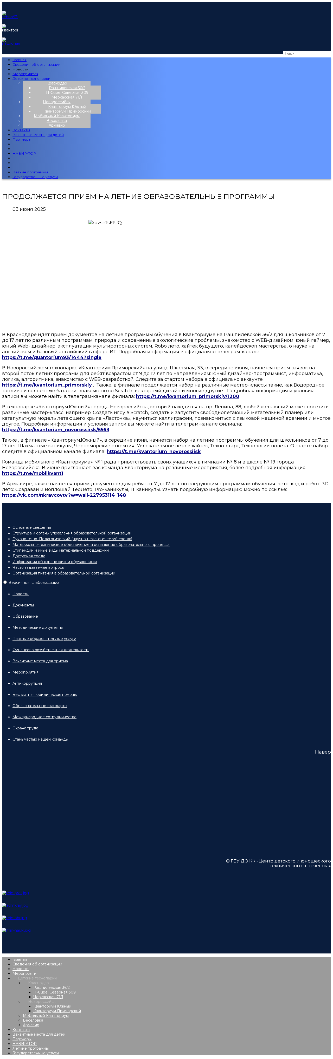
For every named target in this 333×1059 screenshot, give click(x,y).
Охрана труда (25, 728)
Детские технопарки (31, 78)
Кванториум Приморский (67, 111)
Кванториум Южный (67, 106)
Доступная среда (28, 556)
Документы (23, 605)
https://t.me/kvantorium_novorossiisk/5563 (55, 430)
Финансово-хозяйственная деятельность (50, 650)
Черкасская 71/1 (67, 97)
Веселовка (57, 120)
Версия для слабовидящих (34, 582)
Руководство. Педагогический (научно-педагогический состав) (72, 539)
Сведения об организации (36, 64)
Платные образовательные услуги (44, 638)
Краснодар (56, 83)
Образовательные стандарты (39, 705)
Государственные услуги (35, 177)
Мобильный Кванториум (57, 116)
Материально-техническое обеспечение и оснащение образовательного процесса (91, 544)
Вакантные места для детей (38, 135)
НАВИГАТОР (24, 153)
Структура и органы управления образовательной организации (71, 533)
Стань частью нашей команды (40, 739)
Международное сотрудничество (44, 717)
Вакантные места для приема (40, 661)
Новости (20, 69)
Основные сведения (31, 527)
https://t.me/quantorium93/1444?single (51, 357)
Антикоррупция (27, 683)
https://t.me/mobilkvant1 (32, 473)
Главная (19, 60)
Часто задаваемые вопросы (38, 567)
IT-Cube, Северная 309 (67, 92)
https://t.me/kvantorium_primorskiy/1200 (187, 396)
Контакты (21, 130)
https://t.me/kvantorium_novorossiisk (154, 451)
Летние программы (30, 172)
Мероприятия (25, 74)
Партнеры (21, 139)
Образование (25, 616)
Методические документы (37, 627)
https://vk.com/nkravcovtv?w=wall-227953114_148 (64, 495)
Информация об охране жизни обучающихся (54, 561)
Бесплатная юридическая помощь (44, 694)
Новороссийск (57, 102)
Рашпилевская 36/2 (67, 88)
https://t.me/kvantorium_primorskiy (47, 385)
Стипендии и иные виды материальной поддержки (60, 550)
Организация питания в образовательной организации (63, 573)
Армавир (57, 125)
